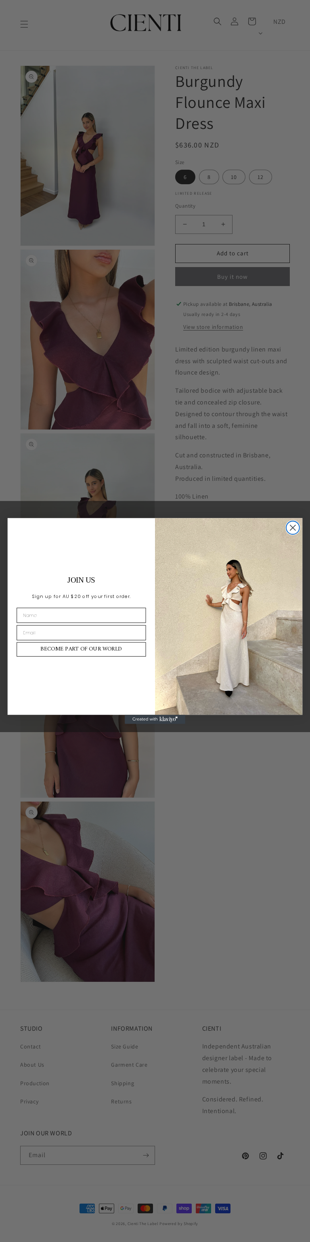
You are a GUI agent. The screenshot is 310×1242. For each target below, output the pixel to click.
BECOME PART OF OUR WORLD (81, 649)
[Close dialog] (293, 528)
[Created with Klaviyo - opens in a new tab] (155, 719)
